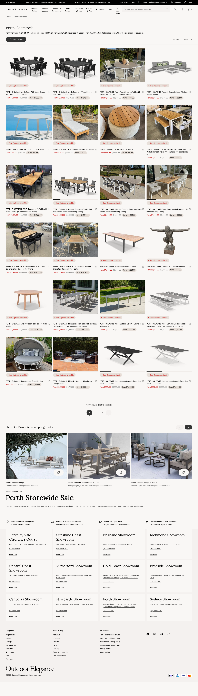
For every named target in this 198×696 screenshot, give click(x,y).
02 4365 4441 (14, 582)
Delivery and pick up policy (110, 642)
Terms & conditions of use (110, 635)
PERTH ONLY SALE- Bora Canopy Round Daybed (24, 381)
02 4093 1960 (61, 582)
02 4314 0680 (14, 549)
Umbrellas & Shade (79, 10)
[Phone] (172, 2)
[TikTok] (168, 634)
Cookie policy (105, 652)
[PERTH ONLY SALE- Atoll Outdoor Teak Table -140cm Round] (29, 297)
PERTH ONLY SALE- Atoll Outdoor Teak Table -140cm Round (26, 325)
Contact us (57, 638)
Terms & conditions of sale (110, 638)
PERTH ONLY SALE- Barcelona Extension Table (118, 267)
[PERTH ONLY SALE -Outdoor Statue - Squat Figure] (169, 240)
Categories (10, 631)
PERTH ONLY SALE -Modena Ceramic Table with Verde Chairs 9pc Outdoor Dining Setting (121, 210)
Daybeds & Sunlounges (56, 10)
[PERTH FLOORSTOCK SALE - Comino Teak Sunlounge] (76, 122)
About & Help (58, 631)
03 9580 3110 (155, 549)
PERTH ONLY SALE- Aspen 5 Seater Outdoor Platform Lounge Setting (167, 93)
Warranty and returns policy (110, 645)
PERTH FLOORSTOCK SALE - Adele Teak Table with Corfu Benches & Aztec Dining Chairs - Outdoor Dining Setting (167, 151)
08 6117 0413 (108, 611)
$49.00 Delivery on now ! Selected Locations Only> (30, 2)
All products (10, 635)
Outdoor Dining (34, 10)
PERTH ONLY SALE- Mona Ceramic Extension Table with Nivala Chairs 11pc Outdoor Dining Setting (166, 325)
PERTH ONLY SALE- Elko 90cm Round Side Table (24, 149)
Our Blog (56, 649)
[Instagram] (155, 634)
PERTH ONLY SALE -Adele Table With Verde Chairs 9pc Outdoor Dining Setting (25, 93)
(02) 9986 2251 (156, 611)
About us (56, 635)
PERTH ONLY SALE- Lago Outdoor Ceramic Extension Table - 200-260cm (120, 382)
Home (8, 17)
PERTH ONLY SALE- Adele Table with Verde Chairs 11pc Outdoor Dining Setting (72, 93)
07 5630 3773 (108, 582)
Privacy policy (105, 649)
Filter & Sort (18, 39)
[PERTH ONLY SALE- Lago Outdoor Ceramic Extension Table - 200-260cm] (122, 354)
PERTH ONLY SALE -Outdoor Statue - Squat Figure (166, 267)
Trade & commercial (60, 652)
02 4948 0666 (61, 611)
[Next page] (108, 413)
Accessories (100, 9)
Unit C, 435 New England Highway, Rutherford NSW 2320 (74, 576)
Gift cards (9, 659)
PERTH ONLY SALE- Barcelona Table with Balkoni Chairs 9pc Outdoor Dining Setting (72, 268)
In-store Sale (118, 11)
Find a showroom (60, 656)
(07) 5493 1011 (62, 549)
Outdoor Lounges (44, 10)
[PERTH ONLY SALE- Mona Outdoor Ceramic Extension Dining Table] (122, 297)
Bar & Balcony (68, 10)
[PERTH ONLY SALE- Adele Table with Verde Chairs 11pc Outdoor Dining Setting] (76, 65)
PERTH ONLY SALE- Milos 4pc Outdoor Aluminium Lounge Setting (72, 382)
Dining (8, 638)
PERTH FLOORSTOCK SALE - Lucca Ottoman (117, 149)
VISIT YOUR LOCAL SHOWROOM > (118, 2)
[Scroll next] (46, 67)
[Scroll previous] (11, 67)
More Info (13, 554)
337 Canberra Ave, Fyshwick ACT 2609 (24, 604)
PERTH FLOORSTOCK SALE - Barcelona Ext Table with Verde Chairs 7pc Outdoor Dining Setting (26, 210)
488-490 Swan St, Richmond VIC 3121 (165, 544)
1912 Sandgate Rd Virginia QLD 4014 (117, 544)
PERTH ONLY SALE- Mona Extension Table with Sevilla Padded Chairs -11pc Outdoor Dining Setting (74, 325)
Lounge (9, 642)
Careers (56, 642)
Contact (178, 2)
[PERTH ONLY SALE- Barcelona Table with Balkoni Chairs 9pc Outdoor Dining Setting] (76, 240)
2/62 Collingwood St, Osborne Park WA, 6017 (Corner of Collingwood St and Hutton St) (120, 605)
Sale (110, 9)
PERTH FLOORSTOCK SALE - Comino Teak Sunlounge (73, 149)
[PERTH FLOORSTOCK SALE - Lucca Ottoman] (122, 122)
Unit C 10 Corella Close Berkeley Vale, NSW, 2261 (28, 544)
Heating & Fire (89, 10)
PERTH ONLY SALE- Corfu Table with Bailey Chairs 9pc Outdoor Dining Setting (168, 210)
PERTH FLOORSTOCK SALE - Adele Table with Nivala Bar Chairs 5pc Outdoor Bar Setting (26, 268)
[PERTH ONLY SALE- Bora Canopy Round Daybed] (29, 354)
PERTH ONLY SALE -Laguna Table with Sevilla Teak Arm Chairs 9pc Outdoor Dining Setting (72, 210)
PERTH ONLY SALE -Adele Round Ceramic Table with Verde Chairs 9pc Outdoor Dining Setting (120, 93)
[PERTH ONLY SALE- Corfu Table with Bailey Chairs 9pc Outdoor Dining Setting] (169, 182)
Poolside (9, 649)
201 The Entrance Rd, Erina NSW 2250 (24, 575)
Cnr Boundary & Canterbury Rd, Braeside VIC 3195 (167, 576)
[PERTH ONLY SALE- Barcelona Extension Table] (122, 240)
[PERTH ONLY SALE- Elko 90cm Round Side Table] (29, 122)
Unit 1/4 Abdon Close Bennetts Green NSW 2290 (75, 604)
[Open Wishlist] (182, 9)
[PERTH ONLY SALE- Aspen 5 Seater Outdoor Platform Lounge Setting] (169, 65)
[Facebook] (148, 634)
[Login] (175, 9)
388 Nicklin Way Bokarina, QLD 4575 (70, 544)
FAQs (55, 645)
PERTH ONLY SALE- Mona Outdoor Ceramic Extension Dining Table (120, 325)
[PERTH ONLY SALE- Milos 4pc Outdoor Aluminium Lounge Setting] (76, 354)
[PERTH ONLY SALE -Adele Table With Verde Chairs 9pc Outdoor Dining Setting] (29, 65)
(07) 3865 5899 (109, 549)
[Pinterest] (161, 634)
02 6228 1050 (14, 611)
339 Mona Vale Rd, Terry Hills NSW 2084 (166, 604)
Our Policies (104, 631)
